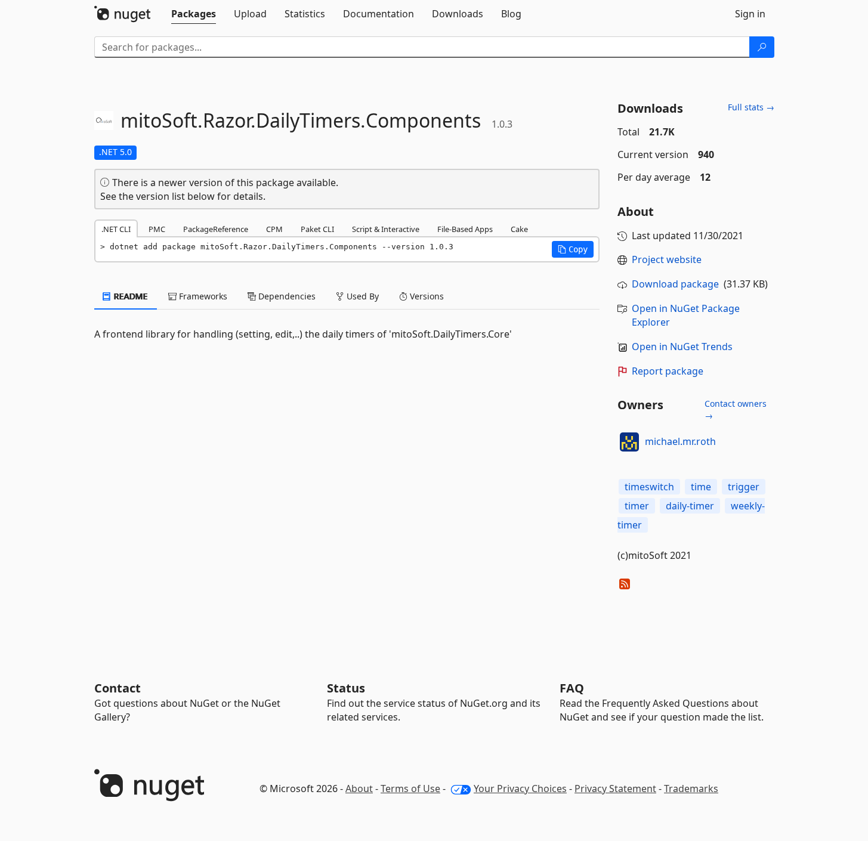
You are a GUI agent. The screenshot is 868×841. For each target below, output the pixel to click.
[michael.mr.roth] (629, 442)
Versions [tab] (425, 296)
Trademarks (691, 788)
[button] (573, 249)
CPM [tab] (274, 229)
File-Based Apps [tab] (465, 229)
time (701, 486)
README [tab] (130, 296)
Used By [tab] (361, 296)
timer (637, 505)
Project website (667, 259)
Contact (117, 688)
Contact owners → (736, 409)
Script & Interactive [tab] (385, 229)
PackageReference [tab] (215, 229)
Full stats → (751, 107)
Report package (667, 371)
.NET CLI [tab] (116, 229)
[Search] (761, 47)
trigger (743, 486)
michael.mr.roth (680, 441)
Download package (675, 283)
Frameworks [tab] (202, 296)
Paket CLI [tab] (317, 229)
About (359, 788)
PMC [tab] (157, 229)
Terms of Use (410, 788)
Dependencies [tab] (286, 296)
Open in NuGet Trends (682, 346)
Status (346, 688)
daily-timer (690, 505)
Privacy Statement (615, 788)
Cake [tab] (519, 229)
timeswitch (649, 486)
